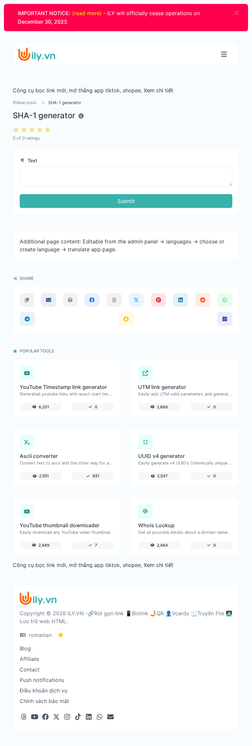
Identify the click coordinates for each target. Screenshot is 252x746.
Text (31, 160)
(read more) (87, 13)
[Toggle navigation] (224, 54)
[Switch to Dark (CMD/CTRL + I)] (60, 635)
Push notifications (42, 680)
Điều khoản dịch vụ (43, 690)
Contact (30, 669)
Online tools (24, 102)
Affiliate (29, 659)
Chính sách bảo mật (44, 701)
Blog (25, 648)
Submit (126, 201)
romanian (39, 635)
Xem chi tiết (158, 90)
